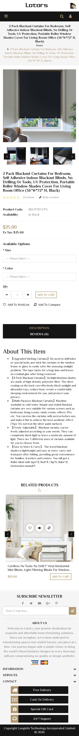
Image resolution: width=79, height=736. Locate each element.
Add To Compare (49, 304)
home (39, 45)
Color (9, 268)
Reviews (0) (39, 334)
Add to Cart (46, 294)
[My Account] (70, 16)
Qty (5, 286)
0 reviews (28, 197)
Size (8, 250)
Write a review (50, 197)
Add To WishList (18, 304)
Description (39, 328)
